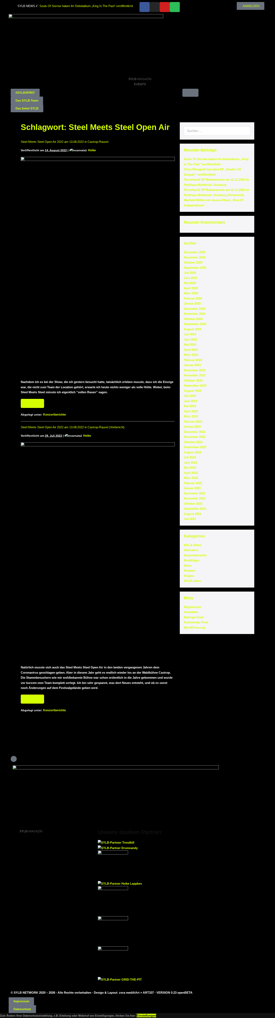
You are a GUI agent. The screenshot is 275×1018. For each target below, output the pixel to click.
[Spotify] (175, 7)
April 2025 (191, 288)
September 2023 (195, 385)
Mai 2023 (190, 406)
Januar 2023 (192, 426)
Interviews (191, 550)
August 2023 (192, 390)
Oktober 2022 (193, 442)
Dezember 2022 (194, 431)
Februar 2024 (193, 360)
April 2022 (191, 473)
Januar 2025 (192, 303)
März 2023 (191, 416)
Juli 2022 (190, 457)
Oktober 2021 (193, 503)
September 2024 (195, 324)
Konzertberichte (54, 414)
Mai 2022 (190, 467)
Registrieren (192, 607)
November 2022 (195, 436)
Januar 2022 (192, 488)
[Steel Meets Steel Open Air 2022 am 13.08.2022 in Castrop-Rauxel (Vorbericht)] (98, 551)
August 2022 (192, 452)
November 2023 (195, 375)
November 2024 (195, 313)
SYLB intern (192, 581)
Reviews (190, 570)
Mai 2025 (190, 283)
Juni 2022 (190, 462)
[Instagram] (155, 7)
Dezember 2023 (194, 370)
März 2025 (191, 293)
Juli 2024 (190, 334)
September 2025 (195, 267)
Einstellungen (146, 1015)
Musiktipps (191, 560)
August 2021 (192, 514)
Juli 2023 (190, 395)
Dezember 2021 (194, 493)
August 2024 (192, 329)
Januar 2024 (192, 365)
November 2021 (195, 498)
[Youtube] (165, 7)
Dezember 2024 (194, 308)
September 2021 (195, 508)
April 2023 (191, 411)
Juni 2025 (190, 278)
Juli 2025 (190, 272)
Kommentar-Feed (196, 622)
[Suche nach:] (217, 131)
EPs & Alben (192, 545)
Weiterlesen (34, 402)
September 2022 (195, 447)
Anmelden (191, 612)
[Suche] (245, 131)
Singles (189, 575)
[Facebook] (145, 7)
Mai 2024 (190, 344)
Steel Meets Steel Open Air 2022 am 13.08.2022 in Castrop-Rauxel (64, 141)
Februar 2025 (193, 298)
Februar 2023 (193, 421)
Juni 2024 (190, 339)
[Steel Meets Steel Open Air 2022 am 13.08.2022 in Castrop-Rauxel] (98, 266)
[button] (25, 93)
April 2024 (191, 349)
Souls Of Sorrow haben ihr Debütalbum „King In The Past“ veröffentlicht (86, 6)
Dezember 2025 (194, 252)
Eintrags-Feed (194, 617)
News (188, 565)
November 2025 (195, 257)
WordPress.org (194, 627)
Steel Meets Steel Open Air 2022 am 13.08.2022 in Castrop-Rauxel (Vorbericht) (72, 427)
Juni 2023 (190, 401)
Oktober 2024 (193, 319)
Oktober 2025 (193, 262)
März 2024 (191, 354)
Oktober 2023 (193, 380)
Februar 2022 (193, 483)
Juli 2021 (190, 519)
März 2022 (191, 478)
